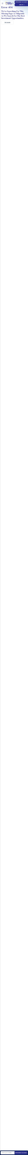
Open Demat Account (21, 1152)
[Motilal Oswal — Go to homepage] (7, 3)
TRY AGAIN (7, 22)
